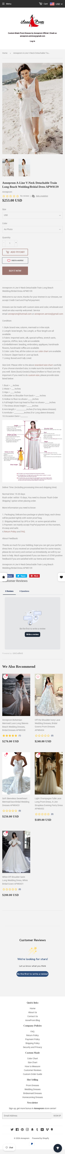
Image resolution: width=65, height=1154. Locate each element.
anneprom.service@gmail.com (48, 314)
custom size (33, 375)
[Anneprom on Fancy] (52, 1130)
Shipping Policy (32, 1043)
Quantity (6, 237)
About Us (32, 1012)
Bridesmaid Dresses (32, 1093)
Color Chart (32, 1058)
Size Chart (32, 1062)
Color (4, 223)
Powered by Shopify (40, 1138)
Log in (32, 41)
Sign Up (57, 1116)
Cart (45, 4)
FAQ (23, 531)
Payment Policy (32, 1039)
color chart (43, 351)
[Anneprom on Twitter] (12, 1130)
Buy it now (15, 270)
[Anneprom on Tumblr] (37, 1130)
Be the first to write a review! (32, 973)
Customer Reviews (32, 1070)
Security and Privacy (32, 1047)
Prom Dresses (32, 1085)
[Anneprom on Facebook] (17, 1130)
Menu (8, 4)
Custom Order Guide (32, 1074)
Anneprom (25, 1138)
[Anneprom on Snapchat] (32, 1130)
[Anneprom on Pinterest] (22, 1130)
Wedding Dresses (32, 1089)
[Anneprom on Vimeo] (47, 1130)
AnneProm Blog (32, 1020)
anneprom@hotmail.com (20, 314)
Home (4, 53)
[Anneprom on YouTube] (42, 1130)
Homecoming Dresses (32, 1097)
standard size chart (44, 365)
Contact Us (32, 1016)
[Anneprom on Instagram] (27, 1130)
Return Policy (10, 531)
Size (4, 209)
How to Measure (32, 1066)
